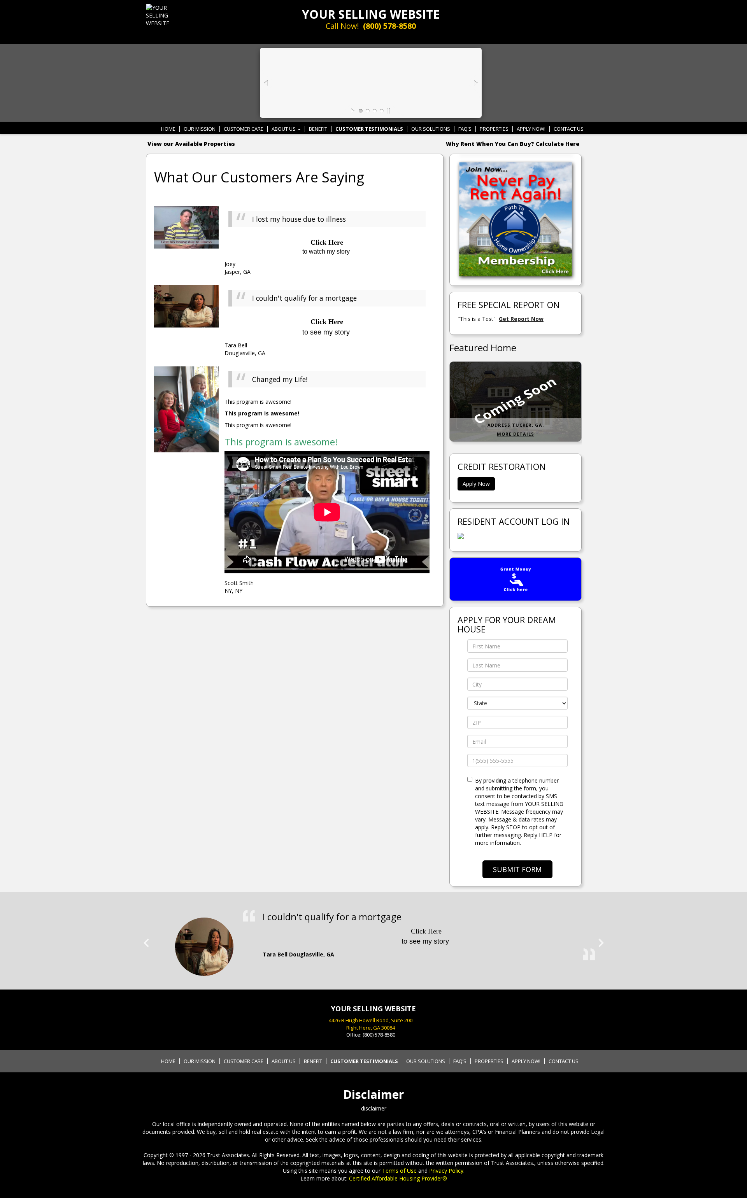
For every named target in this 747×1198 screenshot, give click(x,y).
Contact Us (569, 129)
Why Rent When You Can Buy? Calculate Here (512, 143)
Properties (494, 129)
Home (168, 129)
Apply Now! (531, 129)
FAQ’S (465, 129)
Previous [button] (146, 940)
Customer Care (243, 129)
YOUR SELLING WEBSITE (371, 14)
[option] (373, 943)
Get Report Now (521, 318)
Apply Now (476, 483)
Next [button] (601, 940)
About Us (284, 129)
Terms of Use (399, 1170)
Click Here (326, 322)
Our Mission (200, 129)
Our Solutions (430, 129)
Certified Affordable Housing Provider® (398, 1178)
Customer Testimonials (369, 129)
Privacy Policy (446, 1170)
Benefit (318, 129)
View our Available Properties (191, 143)
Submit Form (517, 869)
